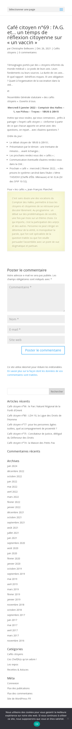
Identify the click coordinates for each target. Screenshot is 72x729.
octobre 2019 (14, 568)
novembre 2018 (15, 604)
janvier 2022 (13, 507)
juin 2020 (12, 553)
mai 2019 (12, 579)
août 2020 (12, 548)
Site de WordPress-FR (19, 698)
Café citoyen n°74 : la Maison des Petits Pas (31, 442)
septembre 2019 (16, 573)
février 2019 (13, 594)
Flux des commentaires (19, 693)
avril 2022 (12, 491)
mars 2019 (13, 589)
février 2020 (13, 558)
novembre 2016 (15, 640)
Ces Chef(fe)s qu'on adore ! (22, 659)
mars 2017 (13, 635)
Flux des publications (18, 688)
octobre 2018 (14, 609)
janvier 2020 (13, 563)
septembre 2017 (16, 615)
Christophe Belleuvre (22, 48)
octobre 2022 (14, 476)
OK (37, 724)
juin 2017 (12, 620)
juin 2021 (12, 538)
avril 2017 (12, 630)
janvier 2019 (13, 599)
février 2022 (13, 502)
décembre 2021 (15, 512)
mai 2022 (12, 486)
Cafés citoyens (15, 654)
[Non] (67, 718)
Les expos (12, 664)
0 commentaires (28, 52)
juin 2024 (12, 466)
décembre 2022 (15, 471)
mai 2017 (12, 625)
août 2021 (12, 527)
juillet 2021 (13, 532)
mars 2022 (13, 496)
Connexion (13, 683)
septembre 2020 (16, 543)
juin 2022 (12, 481)
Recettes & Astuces (17, 669)
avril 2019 (12, 584)
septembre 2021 (16, 522)
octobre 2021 (14, 517)
